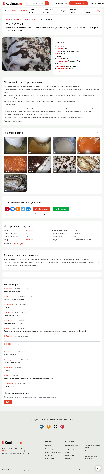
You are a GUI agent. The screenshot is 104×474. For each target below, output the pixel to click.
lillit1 (7, 352)
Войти (8, 402)
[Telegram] (23, 209)
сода (58, 51)
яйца (58, 46)
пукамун (9, 360)
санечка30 (9, 304)
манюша (9, 320)
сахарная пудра (62, 61)
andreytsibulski (11, 296)
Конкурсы (63, 11)
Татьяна (9, 336)
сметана (59, 58)
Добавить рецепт (79, 3)
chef (7, 375)
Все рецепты (49, 445)
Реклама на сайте (85, 470)
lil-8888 (8, 344)
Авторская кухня (70, 449)
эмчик (8, 328)
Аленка (15, 459)
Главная (7, 11)
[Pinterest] (7, 209)
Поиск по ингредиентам (59, 3)
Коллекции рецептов (73, 11)
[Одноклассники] (17, 209)
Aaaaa (8, 312)
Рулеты (22, 244)
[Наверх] (98, 468)
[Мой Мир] (28, 209)
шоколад (60, 66)
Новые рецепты (50, 449)
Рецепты (15, 11)
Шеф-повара (69, 455)
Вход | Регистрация (97, 3)
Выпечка (15, 244)
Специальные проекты (48, 11)
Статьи (67, 452)
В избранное (62, 209)
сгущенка (60, 48)
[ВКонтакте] (12, 209)
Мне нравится (43, 209)
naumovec (9, 367)
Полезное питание (71, 445)
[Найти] (47, 3)
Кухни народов (88, 11)
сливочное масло (63, 68)
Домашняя (29, 230)
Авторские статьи (33, 11)
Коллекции (49, 455)
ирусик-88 (9, 289)
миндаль (60, 71)
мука (58, 53)
